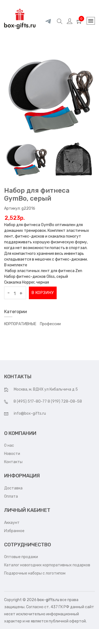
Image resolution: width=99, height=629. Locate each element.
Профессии (50, 324)
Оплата (11, 496)
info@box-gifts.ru (30, 413)
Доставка (13, 488)
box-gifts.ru (48, 600)
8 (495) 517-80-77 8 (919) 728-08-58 (47, 401)
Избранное (14, 531)
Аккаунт (12, 522)
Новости (12, 453)
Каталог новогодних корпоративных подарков (47, 565)
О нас (9, 445)
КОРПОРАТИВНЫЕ (20, 324)
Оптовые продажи (21, 557)
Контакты (13, 462)
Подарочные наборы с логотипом (34, 573)
